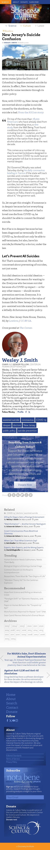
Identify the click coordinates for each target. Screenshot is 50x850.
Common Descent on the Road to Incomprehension (18, 571)
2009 (24, 634)
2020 (41, 626)
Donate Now (25, 484)
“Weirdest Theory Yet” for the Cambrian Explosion (21, 581)
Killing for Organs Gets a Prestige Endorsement (24, 517)
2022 (29, 626)
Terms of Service (13, 759)
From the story (30, 112)
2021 (35, 626)
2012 (7, 634)
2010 (18, 634)
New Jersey (29, 425)
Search (11, 703)
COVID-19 (41, 419)
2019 (7, 630)
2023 (22, 626)
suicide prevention (27, 430)
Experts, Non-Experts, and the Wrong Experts (23, 547)
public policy (9, 430)
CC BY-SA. (26, 320)
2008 (30, 634)
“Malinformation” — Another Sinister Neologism (25, 524)
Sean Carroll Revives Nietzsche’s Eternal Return (24, 615)
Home (11, 694)
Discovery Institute (26, 846)
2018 (13, 630)
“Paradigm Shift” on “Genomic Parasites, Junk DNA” (23, 600)
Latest (41, 25)
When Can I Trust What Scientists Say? (20, 540)
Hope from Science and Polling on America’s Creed (23, 593)
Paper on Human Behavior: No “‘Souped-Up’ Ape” (23, 606)
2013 (41, 630)
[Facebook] (26, 412)
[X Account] (29, 412)
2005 (7, 639)
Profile (21, 412)
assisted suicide (11, 419)
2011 (12, 634)
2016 (24, 630)
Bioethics (9, 31)
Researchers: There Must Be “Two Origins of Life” (25, 576)
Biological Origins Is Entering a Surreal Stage (23, 566)
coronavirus (28, 419)
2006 (42, 634)
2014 (35, 630)
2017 (18, 630)
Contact (12, 707)
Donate (24, 2)
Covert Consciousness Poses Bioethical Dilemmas (21, 532)
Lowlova (13, 320)
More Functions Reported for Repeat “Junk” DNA (25, 611)
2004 (13, 639)
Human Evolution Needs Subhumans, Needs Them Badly (23, 560)
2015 (30, 630)
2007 (36, 634)
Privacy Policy (11, 762)
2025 (7, 626)
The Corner (25, 327)
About (16, 2)
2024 (14, 626)
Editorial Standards (14, 755)
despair (7, 425)
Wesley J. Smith (10, 43)
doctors (17, 425)
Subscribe (34, 2)
